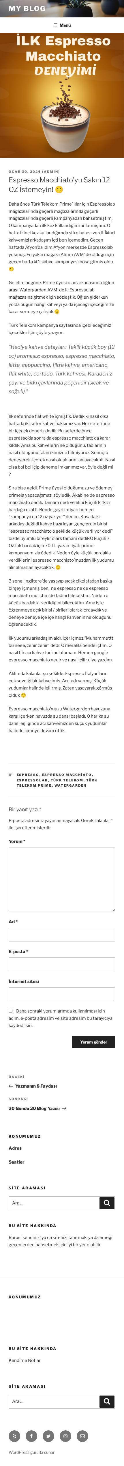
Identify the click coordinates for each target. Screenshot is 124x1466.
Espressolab (32, 780)
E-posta (18, 951)
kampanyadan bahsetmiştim (83, 218)
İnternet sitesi (24, 981)
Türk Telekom (67, 780)
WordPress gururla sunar (32, 1452)
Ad (13, 921)
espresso (28, 775)
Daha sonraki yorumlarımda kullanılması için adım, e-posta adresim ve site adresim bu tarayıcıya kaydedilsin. (60, 1018)
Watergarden (71, 785)
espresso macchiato (67, 775)
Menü (65, 25)
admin (51, 172)
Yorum (17, 841)
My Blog (27, 8)
